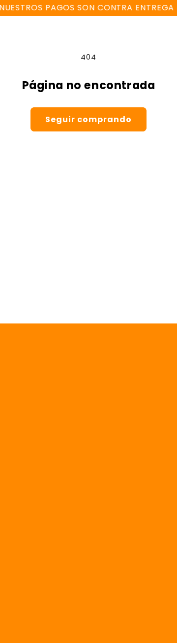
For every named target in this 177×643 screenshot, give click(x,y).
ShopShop (58, 622)
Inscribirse (88, 558)
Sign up (88, 291)
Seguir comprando (88, 119)
